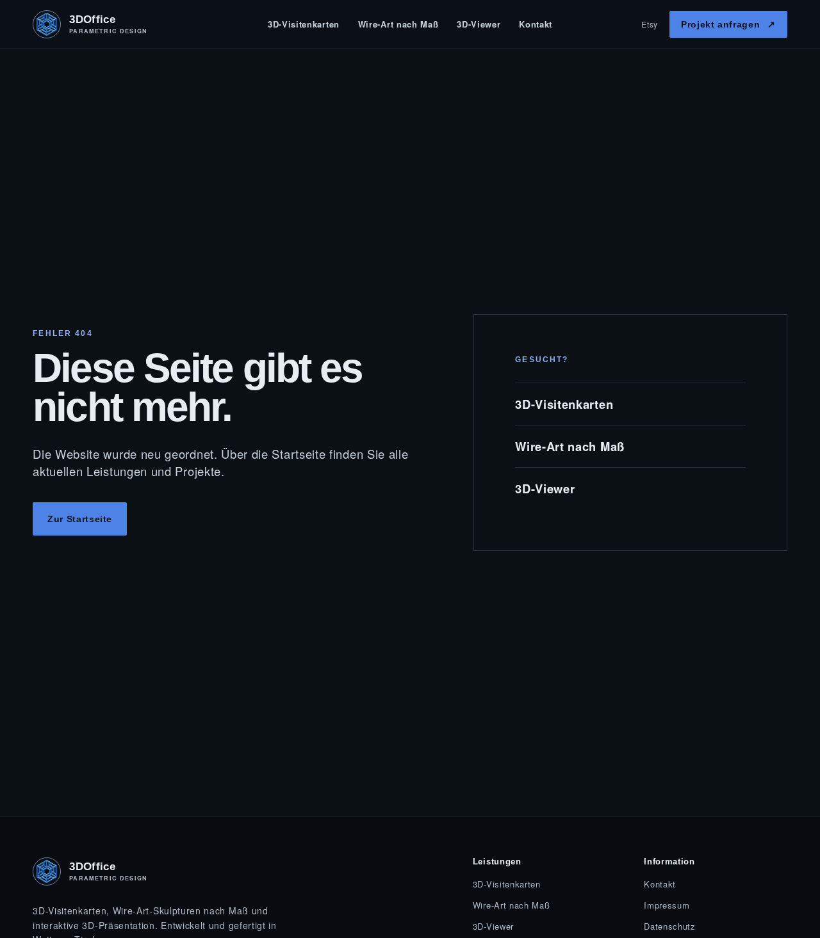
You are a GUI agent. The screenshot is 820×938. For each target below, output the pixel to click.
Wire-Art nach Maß (398, 24)
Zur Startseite (79, 519)
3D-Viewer (478, 24)
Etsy (649, 24)
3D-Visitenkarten (304, 24)
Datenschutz (670, 926)
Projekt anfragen (728, 24)
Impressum (666, 905)
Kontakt (535, 24)
